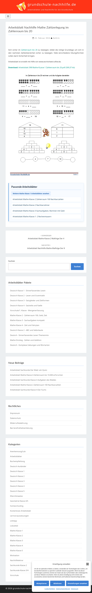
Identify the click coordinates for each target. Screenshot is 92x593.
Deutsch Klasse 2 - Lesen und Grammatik (27, 295)
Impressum (74, 589)
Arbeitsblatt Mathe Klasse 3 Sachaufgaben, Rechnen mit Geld (39, 211)
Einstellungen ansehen (77, 583)
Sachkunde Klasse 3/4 (19, 570)
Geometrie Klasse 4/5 (19, 501)
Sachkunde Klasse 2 (18, 565)
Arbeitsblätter (16, 456)
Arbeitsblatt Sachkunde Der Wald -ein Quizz (28, 370)
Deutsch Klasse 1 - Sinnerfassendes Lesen (27, 290)
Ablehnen (57, 583)
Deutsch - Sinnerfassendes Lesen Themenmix (29, 335)
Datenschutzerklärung (63, 589)
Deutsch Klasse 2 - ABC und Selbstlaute (26, 330)
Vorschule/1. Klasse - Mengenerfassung (27, 310)
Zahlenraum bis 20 (29, 50)
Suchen (11, 261)
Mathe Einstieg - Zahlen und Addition (25, 340)
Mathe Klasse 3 (16, 540)
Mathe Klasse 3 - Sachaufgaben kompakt (27, 320)
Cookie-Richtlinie (50, 589)
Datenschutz (15, 418)
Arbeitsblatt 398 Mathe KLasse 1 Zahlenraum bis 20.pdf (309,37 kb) (41, 67)
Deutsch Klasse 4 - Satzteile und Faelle (26, 305)
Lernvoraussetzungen (19, 516)
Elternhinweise (16, 496)
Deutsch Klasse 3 (17, 481)
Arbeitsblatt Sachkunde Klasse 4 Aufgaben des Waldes (33, 380)
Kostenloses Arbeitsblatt (20, 511)
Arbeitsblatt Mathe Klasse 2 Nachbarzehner (31, 205)
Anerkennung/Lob (18, 451)
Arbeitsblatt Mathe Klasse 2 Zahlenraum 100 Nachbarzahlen (38, 199)
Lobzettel (14, 526)
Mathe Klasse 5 (16, 550)
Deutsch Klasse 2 (17, 476)
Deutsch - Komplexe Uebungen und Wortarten (30, 345)
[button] (87, 564)
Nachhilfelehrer (16, 560)
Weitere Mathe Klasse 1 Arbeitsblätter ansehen (31, 193)
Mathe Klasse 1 (16, 530)
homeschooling (16, 506)
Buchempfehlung (17, 461)
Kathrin (56, 38)
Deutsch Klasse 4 (17, 486)
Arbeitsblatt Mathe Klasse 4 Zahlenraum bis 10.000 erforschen (36, 375)
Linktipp (13, 521)
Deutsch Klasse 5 (17, 491)
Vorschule (14, 575)
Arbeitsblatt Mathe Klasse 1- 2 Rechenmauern (32, 216)
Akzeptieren (41, 583)
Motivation (14, 555)
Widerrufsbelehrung (18, 423)
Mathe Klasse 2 (16, 535)
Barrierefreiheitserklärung (21, 428)
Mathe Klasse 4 (16, 545)
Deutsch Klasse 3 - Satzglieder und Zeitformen (29, 300)
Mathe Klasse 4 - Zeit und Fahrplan (24, 325)
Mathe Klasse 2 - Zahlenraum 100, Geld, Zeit (28, 315)
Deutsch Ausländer (18, 466)
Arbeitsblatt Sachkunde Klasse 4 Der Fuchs (28, 390)
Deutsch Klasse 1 (17, 471)
